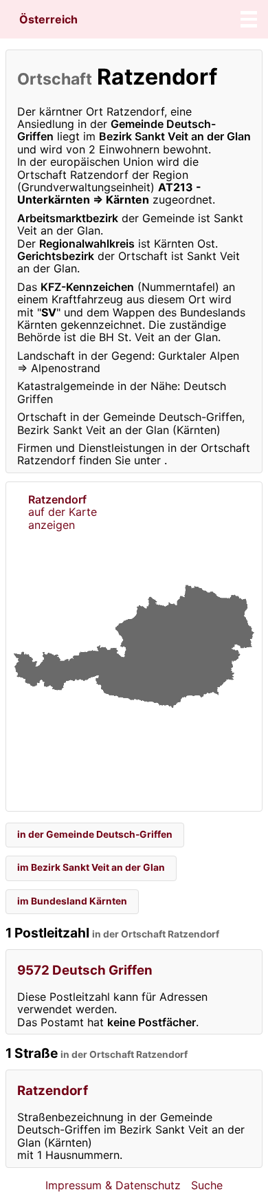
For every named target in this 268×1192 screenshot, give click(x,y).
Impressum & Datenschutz (113, 1185)
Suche (207, 1185)
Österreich (48, 19)
